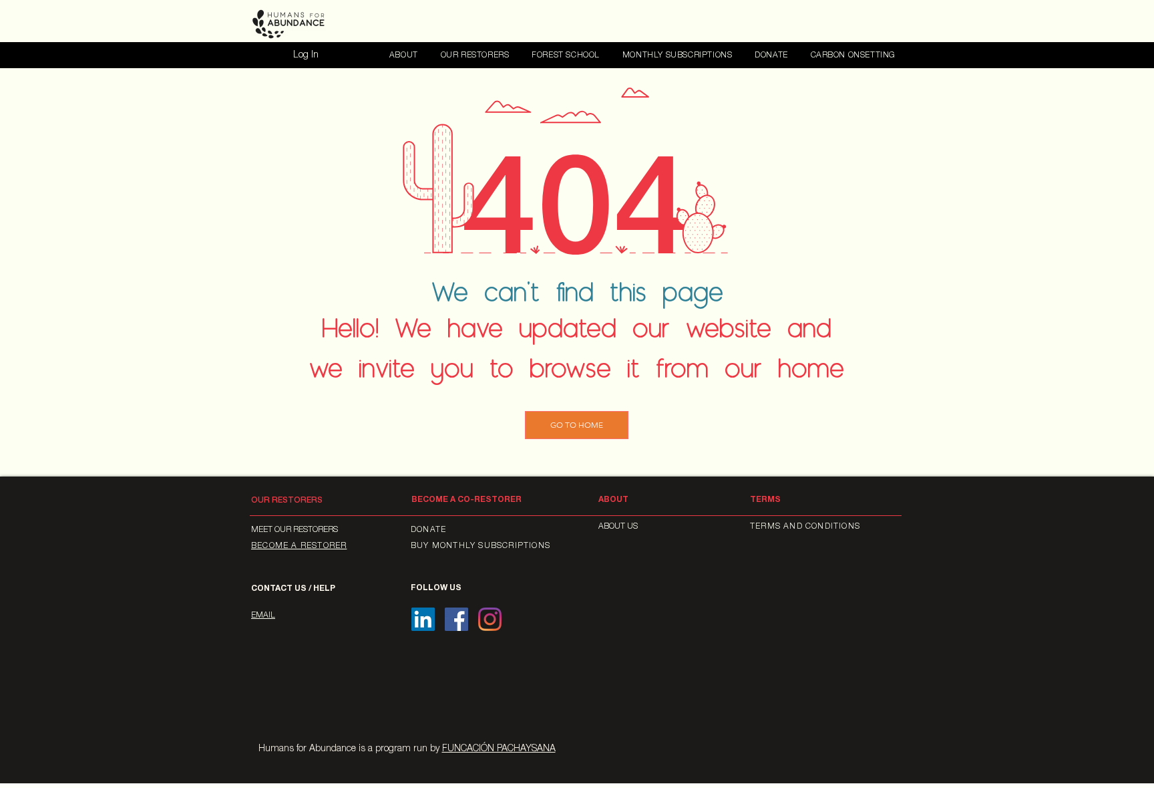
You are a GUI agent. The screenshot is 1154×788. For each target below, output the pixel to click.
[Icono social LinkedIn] (423, 619)
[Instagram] (490, 619)
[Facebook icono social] (456, 619)
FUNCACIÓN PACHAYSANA (499, 749)
